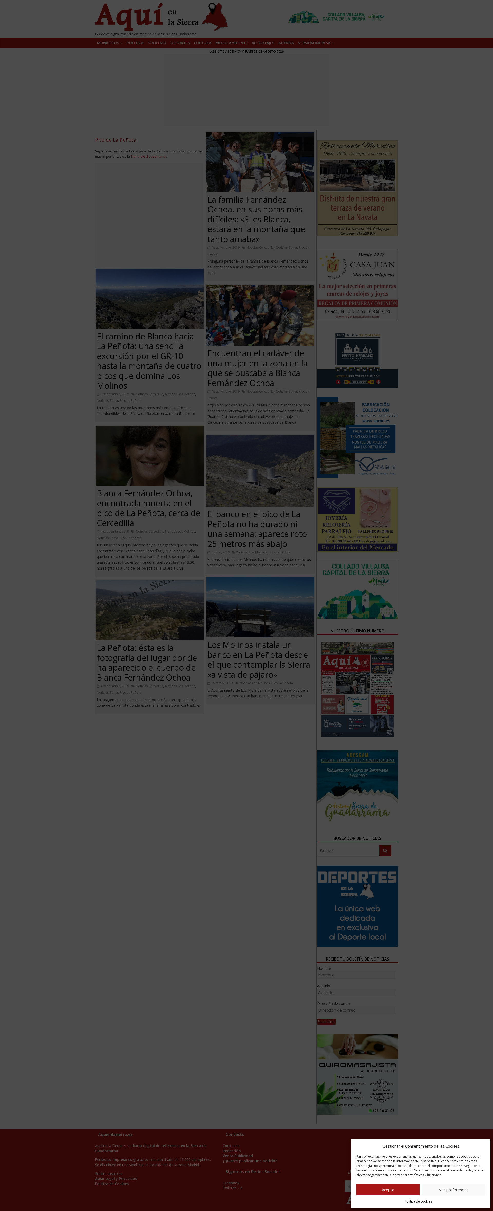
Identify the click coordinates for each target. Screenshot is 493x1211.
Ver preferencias (454, 1189)
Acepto (388, 1189)
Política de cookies (418, 1201)
